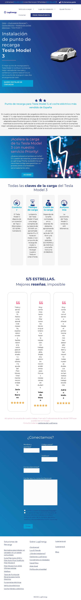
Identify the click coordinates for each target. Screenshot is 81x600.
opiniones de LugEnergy (47, 423)
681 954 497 (51, 2)
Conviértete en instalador (40, 560)
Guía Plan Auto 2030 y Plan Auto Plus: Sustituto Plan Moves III (14, 560)
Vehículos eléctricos (12, 586)
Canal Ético (34, 563)
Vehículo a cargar (25, 9)
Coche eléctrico (8, 25)
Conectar (22, 15)
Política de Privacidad (48, 510)
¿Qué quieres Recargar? (17, 23)
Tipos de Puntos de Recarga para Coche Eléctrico (12, 577)
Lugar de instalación (45, 9)
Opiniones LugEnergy (38, 557)
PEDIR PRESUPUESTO (41, 15)
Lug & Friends (35, 550)
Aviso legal (34, 566)
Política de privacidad (38, 569)
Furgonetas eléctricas (12, 582)
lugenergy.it (60, 547)
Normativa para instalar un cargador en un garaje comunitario (14, 552)
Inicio (4, 23)
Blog (57, 552)
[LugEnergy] (10, 12)
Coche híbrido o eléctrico (14, 589)
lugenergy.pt (60, 541)
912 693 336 (18, 2)
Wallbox (7, 571)
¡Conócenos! (34, 547)
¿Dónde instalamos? (38, 554)
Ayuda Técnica (65, 9)
